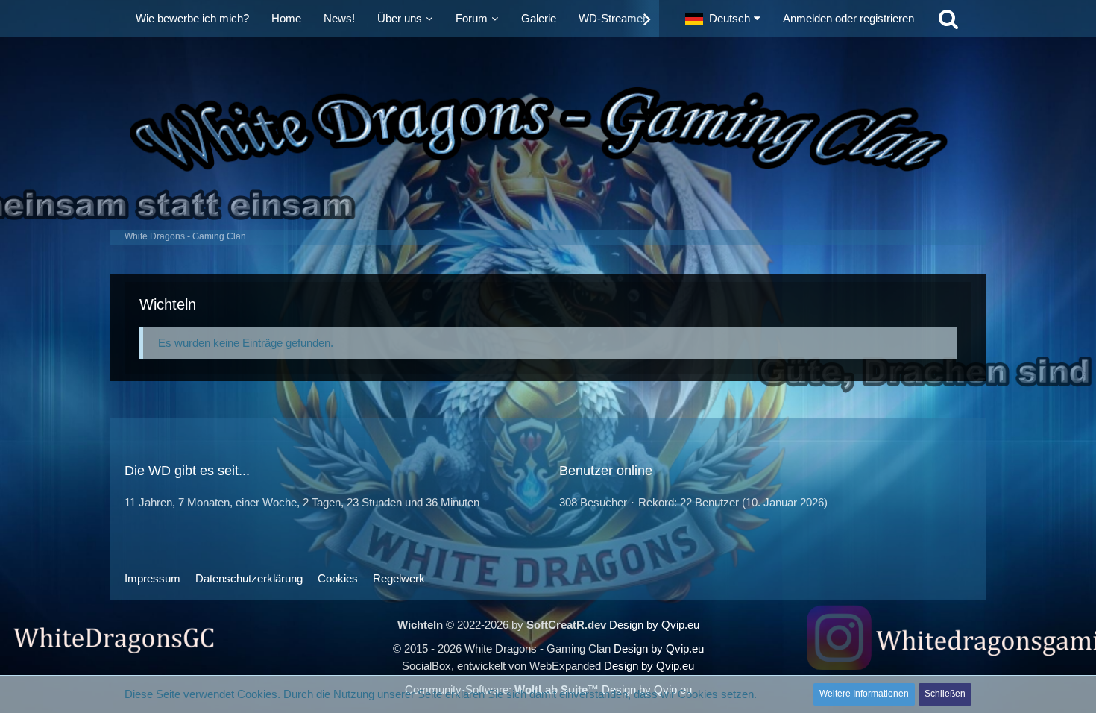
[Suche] (948, 18)
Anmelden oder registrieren (848, 18)
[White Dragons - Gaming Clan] (548, 130)
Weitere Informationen (864, 693)
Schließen (945, 693)
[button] (723, 18)
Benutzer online (605, 470)
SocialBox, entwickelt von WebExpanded (501, 665)
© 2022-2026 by (501, 624)
